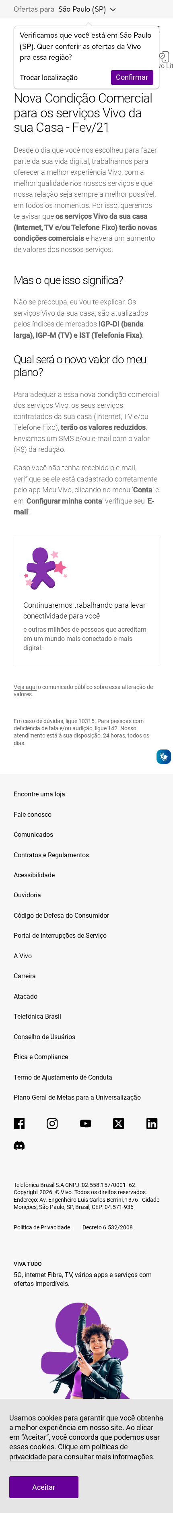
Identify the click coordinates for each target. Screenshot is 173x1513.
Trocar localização (49, 77)
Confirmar (132, 77)
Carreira (25, 976)
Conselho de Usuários (44, 1037)
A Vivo (23, 956)
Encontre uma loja (39, 794)
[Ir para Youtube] (85, 1123)
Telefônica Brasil (37, 1016)
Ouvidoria (27, 895)
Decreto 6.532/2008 (107, 1227)
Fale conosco (32, 814)
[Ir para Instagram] (52, 1123)
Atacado (25, 996)
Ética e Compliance (41, 1057)
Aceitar (43, 1487)
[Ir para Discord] (19, 1145)
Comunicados (33, 834)
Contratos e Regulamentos (51, 855)
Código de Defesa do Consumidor (61, 915)
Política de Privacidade (42, 1227)
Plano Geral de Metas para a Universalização (77, 1097)
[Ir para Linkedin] (152, 1123)
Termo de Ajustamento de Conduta (63, 1077)
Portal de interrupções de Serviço (60, 935)
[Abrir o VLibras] (164, 756)
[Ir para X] (118, 1123)
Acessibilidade (34, 875)
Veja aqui (25, 687)
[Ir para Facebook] (19, 1123)
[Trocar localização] (110, 9)
